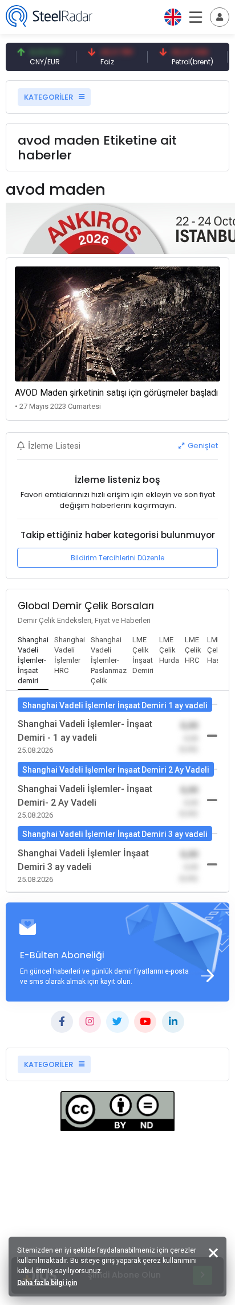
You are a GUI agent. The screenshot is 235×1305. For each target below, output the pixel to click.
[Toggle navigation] (219, 17)
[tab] (33, 661)
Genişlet (202, 445)
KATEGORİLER (49, 97)
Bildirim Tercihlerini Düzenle (117, 558)
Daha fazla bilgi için (47, 1283)
